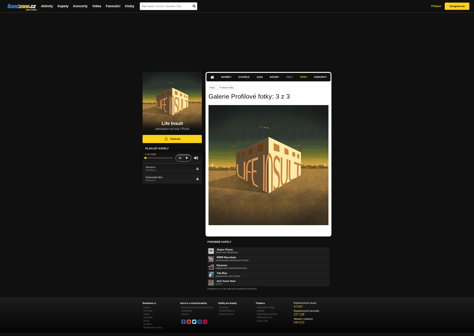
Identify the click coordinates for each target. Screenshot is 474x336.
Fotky (303, 77)
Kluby (129, 6)
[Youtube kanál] (189, 322)
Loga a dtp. (262, 321)
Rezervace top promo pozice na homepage (197, 309)
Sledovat (175, 139)
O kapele (244, 77)
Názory (274, 77)
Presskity (223, 307)
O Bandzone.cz (264, 317)
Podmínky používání (267, 314)
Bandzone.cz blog (152, 327)
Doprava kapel (226, 314)
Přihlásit (436, 6)
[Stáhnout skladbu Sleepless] (197, 168)
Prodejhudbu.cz (227, 310)
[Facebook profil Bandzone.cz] (183, 322)
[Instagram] (199, 322)
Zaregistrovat (457, 6)
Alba (260, 77)
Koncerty (80, 6)
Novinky (226, 77)
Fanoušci (113, 6)
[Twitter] (194, 322)
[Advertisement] (237, 40)
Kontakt (260, 310)
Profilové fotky (227, 87)
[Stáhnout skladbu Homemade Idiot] (197, 179)
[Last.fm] (205, 322)
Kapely (63, 6)
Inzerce (185, 314)
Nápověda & (265, 307)
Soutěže (147, 324)
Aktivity (47, 6)
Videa (96, 6)
